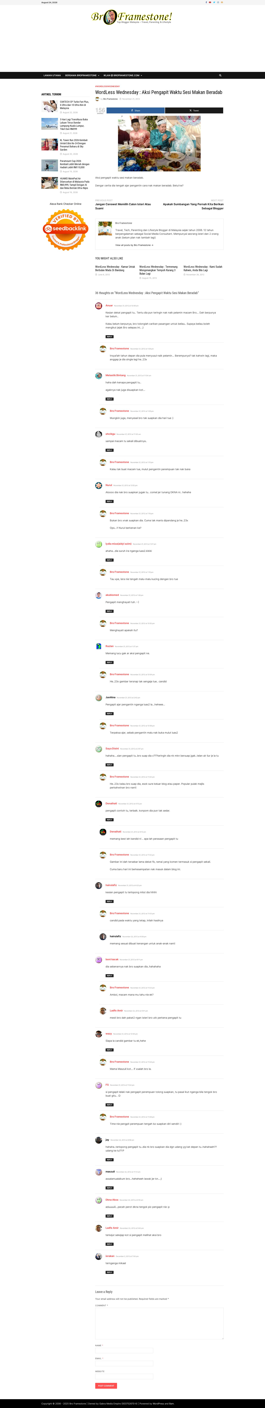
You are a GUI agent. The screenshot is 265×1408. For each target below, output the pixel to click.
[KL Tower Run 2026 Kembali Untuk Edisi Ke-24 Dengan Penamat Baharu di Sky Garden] (49, 140)
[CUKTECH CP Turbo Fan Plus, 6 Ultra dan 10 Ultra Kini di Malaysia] (49, 102)
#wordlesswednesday (107, 86)
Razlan (110, 646)
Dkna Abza (112, 1199)
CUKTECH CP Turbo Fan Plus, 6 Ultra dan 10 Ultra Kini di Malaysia (74, 105)
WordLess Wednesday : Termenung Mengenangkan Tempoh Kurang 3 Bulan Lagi (158, 270)
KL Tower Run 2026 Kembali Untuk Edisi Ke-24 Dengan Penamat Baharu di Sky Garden (74, 145)
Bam (171, 1403)
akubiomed (112, 594)
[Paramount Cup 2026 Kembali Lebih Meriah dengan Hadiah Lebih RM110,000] (49, 161)
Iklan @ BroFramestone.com (121, 75)
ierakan (110, 1256)
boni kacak (112, 959)
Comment (101, 1305)
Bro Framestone (110, 99)
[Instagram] (218, 2)
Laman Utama (52, 75)
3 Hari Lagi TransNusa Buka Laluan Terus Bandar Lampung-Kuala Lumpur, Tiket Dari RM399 (74, 124)
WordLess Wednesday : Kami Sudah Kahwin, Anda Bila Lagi (203, 268)
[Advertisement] (132, 51)
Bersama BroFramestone (81, 75)
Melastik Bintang (116, 375)
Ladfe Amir (116, 1010)
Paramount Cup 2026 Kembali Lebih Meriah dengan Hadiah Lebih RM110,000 (74, 164)
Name (99, 1345)
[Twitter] (215, 2)
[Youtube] (210, 2)
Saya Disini (112, 748)
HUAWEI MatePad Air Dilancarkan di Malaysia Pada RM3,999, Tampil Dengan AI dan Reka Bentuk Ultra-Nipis (74, 183)
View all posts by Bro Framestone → (134, 245)
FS (107, 1084)
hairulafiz (111, 885)
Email (99, 1358)
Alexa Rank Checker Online (65, 203)
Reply (109, 337)
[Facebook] (206, 2)
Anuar (109, 305)
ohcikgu (110, 433)
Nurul (109, 485)
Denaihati (111, 803)
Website (100, 1371)
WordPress (158, 1403)
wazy (109, 1033)
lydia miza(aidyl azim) (119, 543)
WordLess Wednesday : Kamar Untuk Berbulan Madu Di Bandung (115, 268)
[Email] (222, 2)
